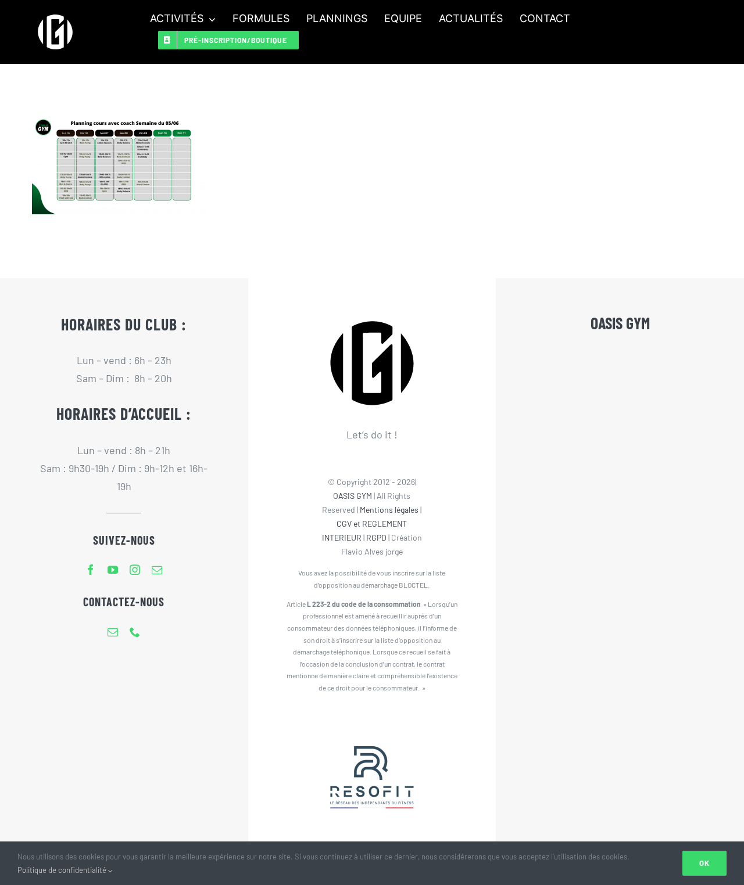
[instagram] (135, 569)
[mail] (157, 569)
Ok (704, 863)
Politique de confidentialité (62, 870)
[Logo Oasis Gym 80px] (55, 14)
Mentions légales (389, 510)
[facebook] (90, 569)
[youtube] (113, 569)
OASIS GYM (352, 496)
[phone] (135, 632)
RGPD (376, 537)
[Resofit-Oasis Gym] (372, 722)
